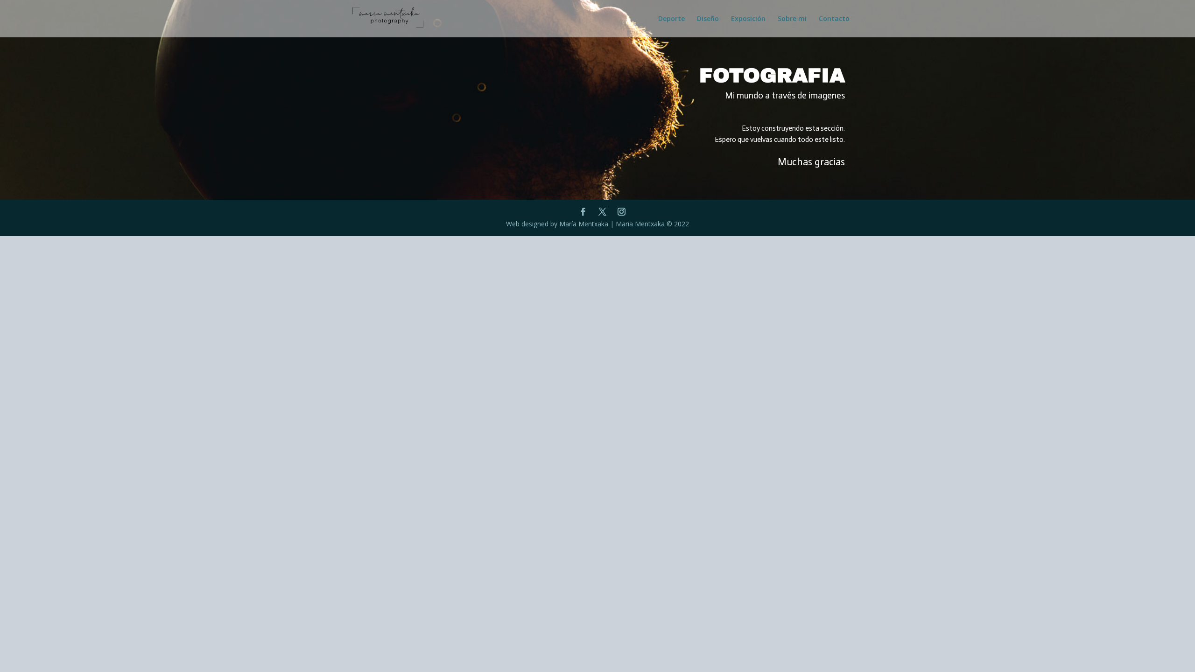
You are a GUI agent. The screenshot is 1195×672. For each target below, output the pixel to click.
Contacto (834, 19)
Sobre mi (792, 19)
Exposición (748, 19)
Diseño (708, 19)
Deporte (671, 19)
